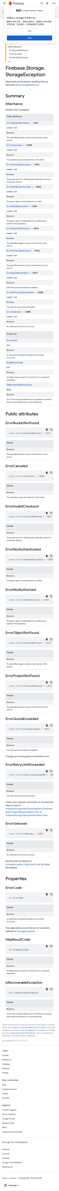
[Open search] (42, 3)
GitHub (5, 1073)
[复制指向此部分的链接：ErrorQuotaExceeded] (41, 719)
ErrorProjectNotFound (18, 250)
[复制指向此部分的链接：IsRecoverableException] (45, 983)
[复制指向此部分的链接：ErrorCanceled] (30, 466)
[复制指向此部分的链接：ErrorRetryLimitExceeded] (47, 765)
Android (5, 1149)
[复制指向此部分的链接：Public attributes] (41, 414)
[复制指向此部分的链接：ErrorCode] (24, 888)
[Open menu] (4, 3)
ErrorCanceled (14, 145)
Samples (6, 1064)
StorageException (26, 931)
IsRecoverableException (19, 384)
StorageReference (30, 85)
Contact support (9, 1110)
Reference (6, 1059)
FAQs (4, 1127)
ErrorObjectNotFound (18, 228)
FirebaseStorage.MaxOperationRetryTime (26, 815)
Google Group (8, 1118)
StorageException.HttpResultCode (22, 864)
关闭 (29, 31)
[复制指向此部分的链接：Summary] (27, 96)
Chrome (5, 1153)
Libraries (5, 1068)
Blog (4, 1085)
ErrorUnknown (14, 311)
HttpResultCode (15, 362)
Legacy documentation (12, 1132)
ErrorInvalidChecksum (18, 164)
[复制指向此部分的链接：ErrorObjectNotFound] (41, 633)
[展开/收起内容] (9, 61)
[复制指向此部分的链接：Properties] (29, 879)
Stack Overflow (9, 1114)
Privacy (13, 1178)
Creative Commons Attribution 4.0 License (28, 1027)
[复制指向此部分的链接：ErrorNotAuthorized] (38, 590)
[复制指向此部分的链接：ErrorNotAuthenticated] (43, 549)
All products (7, 1167)
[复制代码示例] (51, 429)
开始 (29, 38)
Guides (5, 1055)
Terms (4, 1178)
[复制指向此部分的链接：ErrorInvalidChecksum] (41, 506)
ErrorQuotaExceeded (17, 273)
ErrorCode (12, 340)
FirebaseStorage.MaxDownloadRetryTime (26, 808)
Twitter (5, 1093)
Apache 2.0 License (37, 1030)
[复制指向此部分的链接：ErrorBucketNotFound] (42, 423)
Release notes (8, 1123)
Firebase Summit (9, 1089)
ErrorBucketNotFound (18, 123)
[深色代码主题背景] (47, 429)
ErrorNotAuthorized (17, 206)
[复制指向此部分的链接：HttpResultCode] (33, 940)
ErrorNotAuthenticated (19, 186)
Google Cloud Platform (12, 1162)
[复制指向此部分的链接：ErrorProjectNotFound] (42, 676)
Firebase (5, 1158)
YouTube (5, 1098)
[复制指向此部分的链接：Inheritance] (25, 104)
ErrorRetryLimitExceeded (20, 292)
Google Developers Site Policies (22, 1033)
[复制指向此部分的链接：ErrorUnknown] (30, 824)
